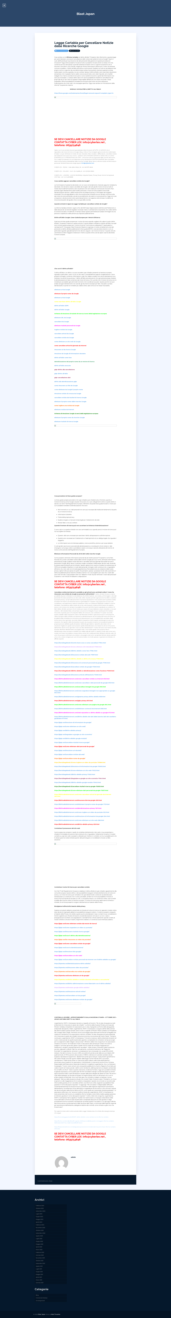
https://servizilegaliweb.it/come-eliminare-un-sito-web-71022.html (76, 770)
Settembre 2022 (40, 1233)
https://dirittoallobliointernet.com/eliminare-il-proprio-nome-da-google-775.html (81, 804)
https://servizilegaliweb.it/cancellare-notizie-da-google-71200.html (77, 667)
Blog (37, 1295)
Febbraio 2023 (40, 1225)
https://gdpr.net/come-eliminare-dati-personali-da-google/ (74, 746)
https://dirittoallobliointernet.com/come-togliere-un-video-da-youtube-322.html (81, 812)
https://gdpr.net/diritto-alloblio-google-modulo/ (70, 738)
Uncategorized (40, 1300)
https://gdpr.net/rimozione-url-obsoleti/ (67, 750)
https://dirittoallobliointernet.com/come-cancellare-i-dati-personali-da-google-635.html (84, 683)
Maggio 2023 (39, 1219)
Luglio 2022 (39, 1238)
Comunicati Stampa (62, 50)
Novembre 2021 (40, 1258)
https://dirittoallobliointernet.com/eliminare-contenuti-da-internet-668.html (80, 708)
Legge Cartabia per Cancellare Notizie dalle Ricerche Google (83, 44)
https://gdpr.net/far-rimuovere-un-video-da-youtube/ (72, 939)
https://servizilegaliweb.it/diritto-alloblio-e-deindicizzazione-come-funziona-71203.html (84, 671)
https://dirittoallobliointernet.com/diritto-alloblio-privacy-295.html (76, 824)
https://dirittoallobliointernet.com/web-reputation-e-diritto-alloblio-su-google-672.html (84, 712)
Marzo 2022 (39, 1249)
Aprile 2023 (39, 1222)
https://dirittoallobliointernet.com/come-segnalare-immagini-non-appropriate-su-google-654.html (84, 691)
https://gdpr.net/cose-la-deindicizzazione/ (68, 947)
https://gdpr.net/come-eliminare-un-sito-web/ (70, 726)
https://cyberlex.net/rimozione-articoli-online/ (70, 991)
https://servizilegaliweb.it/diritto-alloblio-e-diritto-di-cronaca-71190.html (78, 659)
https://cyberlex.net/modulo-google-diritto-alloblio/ (71, 987)
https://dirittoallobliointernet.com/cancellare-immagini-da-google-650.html (80, 687)
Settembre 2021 (40, 1263)
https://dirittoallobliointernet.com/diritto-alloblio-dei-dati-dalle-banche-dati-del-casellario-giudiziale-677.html (85, 717)
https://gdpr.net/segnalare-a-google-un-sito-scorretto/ (73, 734)
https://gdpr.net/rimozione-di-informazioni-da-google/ (72, 722)
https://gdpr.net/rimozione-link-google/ (67, 951)
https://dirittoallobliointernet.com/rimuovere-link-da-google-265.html (78, 800)
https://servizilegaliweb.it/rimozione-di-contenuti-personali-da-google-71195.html (82, 663)
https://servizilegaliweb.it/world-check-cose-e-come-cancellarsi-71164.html (80, 643)
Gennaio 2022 (40, 1255)
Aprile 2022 (39, 1247)
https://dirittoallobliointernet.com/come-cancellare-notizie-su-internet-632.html (81, 679)
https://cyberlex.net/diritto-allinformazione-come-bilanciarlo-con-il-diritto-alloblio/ (82, 983)
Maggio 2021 (39, 1274)
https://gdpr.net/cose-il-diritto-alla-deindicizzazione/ (72, 935)
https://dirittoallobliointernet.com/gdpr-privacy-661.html (73, 700)
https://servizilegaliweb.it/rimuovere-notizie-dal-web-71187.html (76, 655)
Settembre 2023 (40, 1211)
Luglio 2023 (39, 1214)
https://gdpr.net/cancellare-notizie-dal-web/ (69, 754)
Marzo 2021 (39, 1280)
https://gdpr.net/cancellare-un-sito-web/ (68, 955)
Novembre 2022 (40, 1227)
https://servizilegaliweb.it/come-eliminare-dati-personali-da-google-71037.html (81, 790)
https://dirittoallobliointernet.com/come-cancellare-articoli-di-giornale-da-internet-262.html (82, 795)
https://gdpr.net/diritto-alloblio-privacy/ (67, 730)
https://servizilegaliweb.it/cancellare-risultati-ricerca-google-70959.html (79, 786)
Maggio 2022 (39, 1244)
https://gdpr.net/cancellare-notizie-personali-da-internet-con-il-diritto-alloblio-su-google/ (85, 959)
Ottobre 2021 (39, 1260)
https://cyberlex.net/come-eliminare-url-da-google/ (71, 975)
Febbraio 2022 (40, 1252)
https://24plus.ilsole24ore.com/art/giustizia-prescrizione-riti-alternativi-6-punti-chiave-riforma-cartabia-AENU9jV (85, 1128)
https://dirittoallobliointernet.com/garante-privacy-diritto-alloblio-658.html (79, 696)
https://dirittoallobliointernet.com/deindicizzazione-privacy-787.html (77, 808)
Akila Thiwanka (55, 1314)
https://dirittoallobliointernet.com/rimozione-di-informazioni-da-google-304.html (82, 816)
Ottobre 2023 (40, 1208)
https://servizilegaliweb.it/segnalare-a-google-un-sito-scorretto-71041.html (80, 778)
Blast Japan (85, 14)
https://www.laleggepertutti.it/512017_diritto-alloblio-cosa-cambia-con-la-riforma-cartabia (81, 1117)
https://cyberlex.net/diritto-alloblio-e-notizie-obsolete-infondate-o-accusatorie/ (81, 979)
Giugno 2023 (39, 1216)
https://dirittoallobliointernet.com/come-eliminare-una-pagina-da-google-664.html (82, 704)
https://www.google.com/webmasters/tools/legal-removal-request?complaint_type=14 (83, 93)
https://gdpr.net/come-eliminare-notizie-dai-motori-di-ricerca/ (75, 923)
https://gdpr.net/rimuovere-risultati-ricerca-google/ (71, 931)
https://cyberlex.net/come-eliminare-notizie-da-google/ (73, 999)
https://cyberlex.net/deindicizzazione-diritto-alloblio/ (72, 963)
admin (73, 1157)
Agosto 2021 (39, 1266)
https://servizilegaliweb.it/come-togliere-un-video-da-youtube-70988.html (79, 762)
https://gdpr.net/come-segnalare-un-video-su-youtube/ (73, 927)
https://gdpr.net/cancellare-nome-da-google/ (69, 758)
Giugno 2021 (39, 1271)
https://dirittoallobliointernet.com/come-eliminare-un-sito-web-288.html (79, 820)
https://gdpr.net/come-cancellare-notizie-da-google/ (72, 943)
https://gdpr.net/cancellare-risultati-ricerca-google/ (72, 742)
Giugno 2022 (39, 1241)
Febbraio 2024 (40, 1205)
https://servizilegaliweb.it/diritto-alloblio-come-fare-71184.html (75, 651)
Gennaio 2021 (39, 1282)
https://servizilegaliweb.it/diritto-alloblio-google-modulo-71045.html (77, 782)
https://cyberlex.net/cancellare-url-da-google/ (70, 995)
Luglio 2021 (39, 1269)
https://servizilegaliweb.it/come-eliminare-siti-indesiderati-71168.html (78, 647)
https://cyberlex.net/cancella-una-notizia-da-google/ (72, 971)
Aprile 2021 (39, 1277)
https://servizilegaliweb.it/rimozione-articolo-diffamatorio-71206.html (78, 675)
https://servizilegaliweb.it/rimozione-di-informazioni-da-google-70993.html (80, 766)
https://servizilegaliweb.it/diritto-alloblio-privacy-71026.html (74, 774)
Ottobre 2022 (40, 1230)
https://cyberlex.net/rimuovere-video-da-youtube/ (71, 967)
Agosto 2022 (39, 1236)
